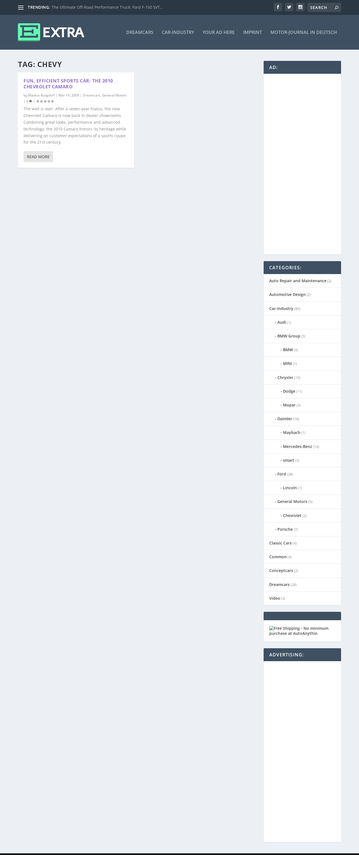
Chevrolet (292, 515)
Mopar (289, 405)
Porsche (285, 529)
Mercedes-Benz (297, 446)
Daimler (284, 418)
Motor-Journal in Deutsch (303, 32)
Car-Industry (178, 32)
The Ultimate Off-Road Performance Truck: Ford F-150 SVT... (107, 7)
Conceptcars (281, 570)
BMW (288, 349)
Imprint (252, 32)
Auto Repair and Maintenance (297, 280)
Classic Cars (280, 543)
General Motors (114, 95)
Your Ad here (218, 32)
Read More (38, 156)
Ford (281, 474)
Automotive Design (287, 294)
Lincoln (290, 487)
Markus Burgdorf (41, 95)
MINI (287, 363)
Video (274, 598)
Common (278, 556)
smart (288, 460)
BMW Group (288, 336)
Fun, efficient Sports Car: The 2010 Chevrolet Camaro (68, 84)
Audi (281, 322)
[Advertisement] (311, 163)
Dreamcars (139, 32)
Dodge (289, 391)
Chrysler (285, 377)
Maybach (291, 432)
